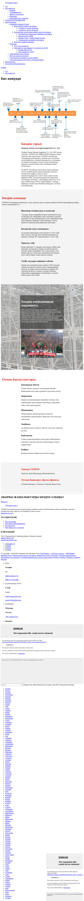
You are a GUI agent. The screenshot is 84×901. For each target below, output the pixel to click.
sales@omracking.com (9, 540)
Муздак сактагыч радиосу (19, 56)
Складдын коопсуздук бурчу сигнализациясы (27, 60)
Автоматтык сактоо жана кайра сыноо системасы (32, 32)
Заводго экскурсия (17, 14)
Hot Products (44, 553)
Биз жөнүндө (10, 8)
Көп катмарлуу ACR (26, 52)
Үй (6, 6)
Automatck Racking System (19, 24)
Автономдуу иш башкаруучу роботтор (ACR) (31, 48)
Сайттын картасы (57, 553)
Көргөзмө (13, 16)
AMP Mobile (69, 553)
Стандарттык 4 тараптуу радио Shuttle (24, 58)
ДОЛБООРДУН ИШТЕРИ (15, 20)
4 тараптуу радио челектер (28, 30)
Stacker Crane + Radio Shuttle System (31, 38)
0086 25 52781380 (11, 580)
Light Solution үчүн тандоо (19, 54)
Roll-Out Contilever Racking (24, 42)
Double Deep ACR (25, 50)
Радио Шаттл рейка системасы (25, 26)
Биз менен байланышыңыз (15, 64)
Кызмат (12, 10)
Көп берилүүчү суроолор (19, 18)
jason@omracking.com (13, 600)
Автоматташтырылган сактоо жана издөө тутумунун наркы (43, 557)
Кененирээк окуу (7, 513)
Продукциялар (10, 22)
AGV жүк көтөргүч (21, 46)
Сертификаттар (15, 12)
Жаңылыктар (10, 62)
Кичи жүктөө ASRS (25, 36)
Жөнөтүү (4, 502)
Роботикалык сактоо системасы (24, 555)
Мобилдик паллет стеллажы (47, 555)
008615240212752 (7, 538)
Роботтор (13, 44)
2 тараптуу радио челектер (28, 28)
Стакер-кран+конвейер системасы (31, 40)
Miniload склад (6, 555)
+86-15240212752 (11, 617)
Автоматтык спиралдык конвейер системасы (35, 34)
